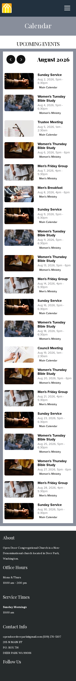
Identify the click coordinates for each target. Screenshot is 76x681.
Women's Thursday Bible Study (52, 146)
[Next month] (21, 59)
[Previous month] (10, 59)
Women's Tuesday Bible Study (51, 98)
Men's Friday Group (53, 166)
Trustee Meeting (50, 122)
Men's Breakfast (50, 188)
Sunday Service (50, 75)
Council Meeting (50, 348)
